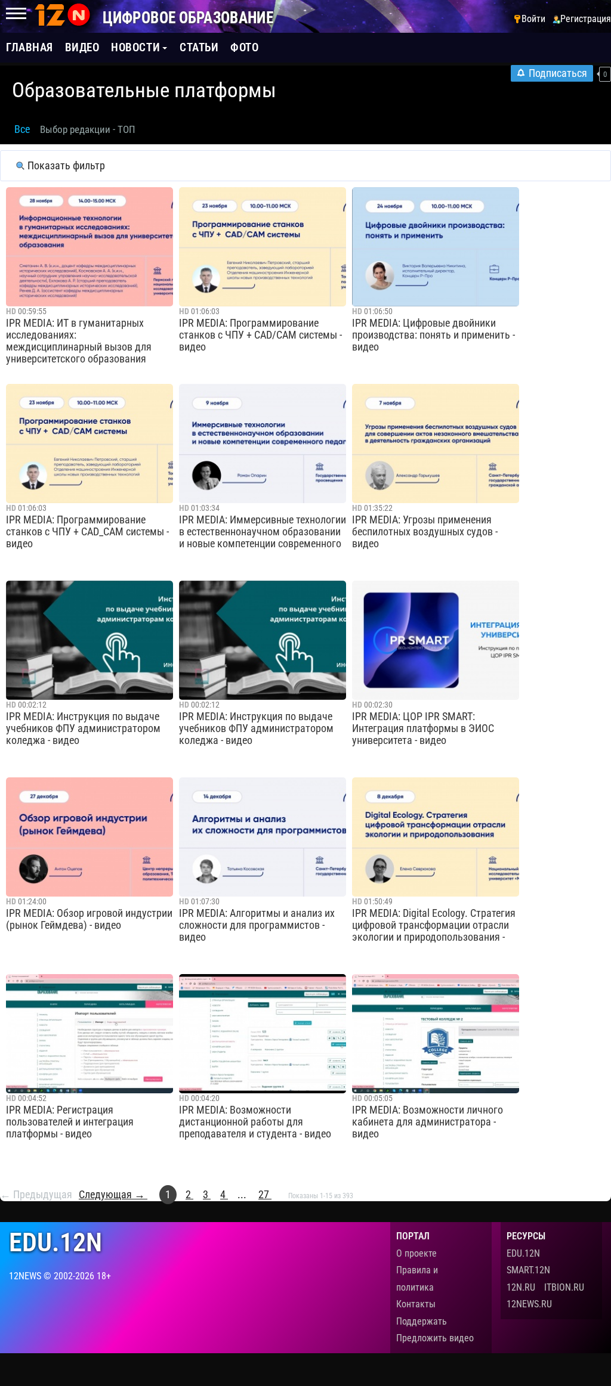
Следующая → (113, 1195)
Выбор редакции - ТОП (87, 129)
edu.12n (55, 1242)
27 (264, 1195)
